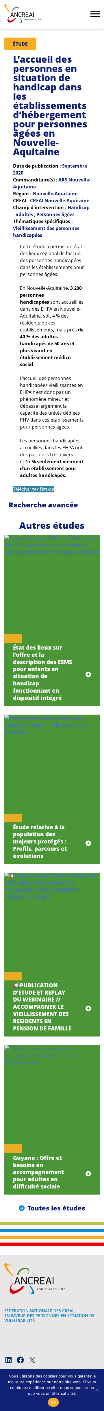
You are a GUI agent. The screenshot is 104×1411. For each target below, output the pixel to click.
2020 (18, 173)
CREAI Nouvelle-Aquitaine (59, 200)
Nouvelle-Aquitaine (55, 193)
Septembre (74, 166)
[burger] (95, 14)
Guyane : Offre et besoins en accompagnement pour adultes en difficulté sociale (38, 1172)
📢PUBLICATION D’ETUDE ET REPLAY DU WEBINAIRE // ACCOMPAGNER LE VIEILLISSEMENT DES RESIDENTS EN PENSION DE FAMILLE (42, 1006)
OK (53, 1402)
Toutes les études (56, 1208)
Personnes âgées (55, 214)
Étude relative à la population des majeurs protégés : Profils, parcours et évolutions (40, 841)
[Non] (97, 1390)
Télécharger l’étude (33, 489)
